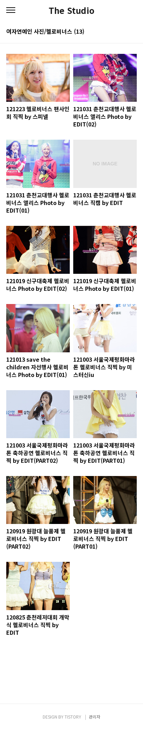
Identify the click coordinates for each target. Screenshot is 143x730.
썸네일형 (123, 32)
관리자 (94, 717)
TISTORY (73, 717)
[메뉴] (11, 10)
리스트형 (132, 32)
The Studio (71, 10)
